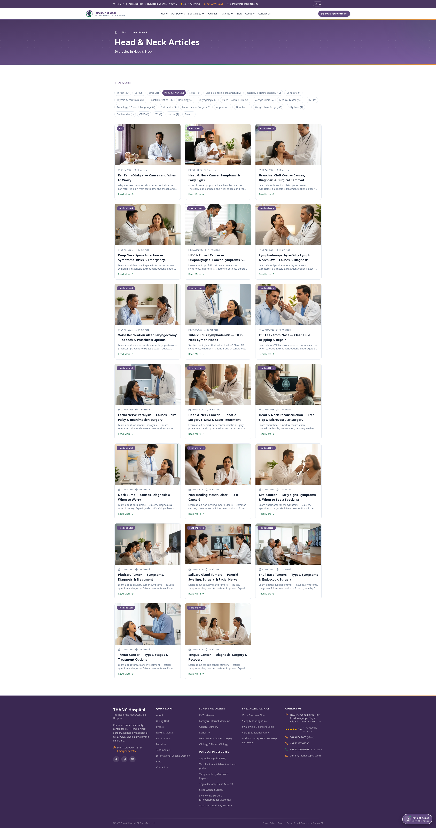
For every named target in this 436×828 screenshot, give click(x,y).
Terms (281, 823)
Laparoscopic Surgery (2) (196, 107)
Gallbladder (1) (125, 114)
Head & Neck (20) (174, 92)
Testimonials (163, 750)
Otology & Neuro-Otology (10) (264, 92)
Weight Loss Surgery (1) (268, 107)
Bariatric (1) (242, 107)
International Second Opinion (173, 755)
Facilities (212, 13)
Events (160, 726)
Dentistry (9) (293, 92)
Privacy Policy (269, 823)
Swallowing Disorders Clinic (258, 726)
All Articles (125, 82)
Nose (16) (194, 92)
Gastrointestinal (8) (162, 99)
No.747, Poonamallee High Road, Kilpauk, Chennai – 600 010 (146, 3)
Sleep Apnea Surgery (211, 789)
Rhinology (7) (185, 99)
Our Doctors (178, 13)
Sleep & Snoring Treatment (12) (223, 92)
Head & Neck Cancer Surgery (215, 738)
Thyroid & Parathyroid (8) (131, 99)
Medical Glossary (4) (290, 99)
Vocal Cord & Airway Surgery (215, 805)
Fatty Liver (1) (295, 107)
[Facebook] (116, 759)
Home (164, 13)
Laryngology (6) (207, 99)
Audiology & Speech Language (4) (136, 107)
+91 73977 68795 (215, 3)
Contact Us (264, 13)
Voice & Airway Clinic (254, 715)
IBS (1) (158, 114)
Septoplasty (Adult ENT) (212, 758)
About (159, 715)
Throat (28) (123, 92)
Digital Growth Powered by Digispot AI (305, 823)
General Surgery (208, 726)
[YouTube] (132, 759)
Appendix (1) (223, 107)
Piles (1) (189, 114)
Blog (239, 13)
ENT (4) (312, 99)
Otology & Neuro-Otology (213, 744)
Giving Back (162, 721)
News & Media (164, 732)
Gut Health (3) (168, 107)
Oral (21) (154, 92)
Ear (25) (139, 92)
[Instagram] (124, 759)
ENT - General (207, 715)
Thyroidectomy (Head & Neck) (216, 784)
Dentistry (204, 732)
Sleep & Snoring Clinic (255, 721)
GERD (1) (144, 114)
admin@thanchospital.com (244, 3)
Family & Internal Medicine (214, 721)
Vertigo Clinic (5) (264, 99)
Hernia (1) (173, 114)
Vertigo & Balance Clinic (255, 732)
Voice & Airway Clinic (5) (235, 99)
